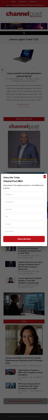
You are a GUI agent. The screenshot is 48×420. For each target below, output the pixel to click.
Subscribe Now (24, 239)
